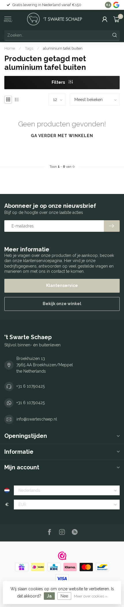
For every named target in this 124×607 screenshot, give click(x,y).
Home (9, 48)
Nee (64, 596)
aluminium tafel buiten (62, 48)
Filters (59, 82)
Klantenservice (62, 285)
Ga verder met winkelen (62, 135)
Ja (49, 596)
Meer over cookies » (90, 596)
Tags (29, 48)
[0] (116, 19)
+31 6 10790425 (30, 386)
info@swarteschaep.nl (36, 419)
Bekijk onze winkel (62, 303)
